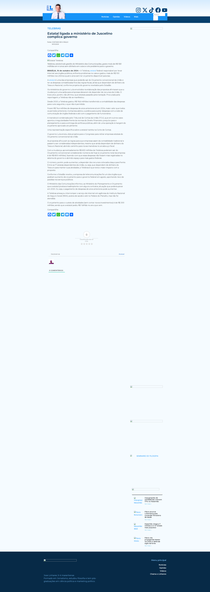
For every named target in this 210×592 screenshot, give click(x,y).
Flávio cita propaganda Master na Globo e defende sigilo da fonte (152, 540)
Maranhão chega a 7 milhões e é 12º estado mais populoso (153, 526)
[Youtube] (164, 10)
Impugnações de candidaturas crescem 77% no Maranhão (153, 500)
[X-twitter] (145, 10)
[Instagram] (138, 10)
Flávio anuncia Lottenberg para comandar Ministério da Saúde (153, 514)
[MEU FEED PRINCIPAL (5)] (146, 421)
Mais (136, 17)
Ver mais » (148, 504)
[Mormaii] (146, 387)
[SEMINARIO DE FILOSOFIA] (146, 456)
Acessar (121, 254)
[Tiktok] (151, 10)
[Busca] (155, 18)
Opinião (116, 17)
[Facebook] (158, 10)
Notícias (105, 17)
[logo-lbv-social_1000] (146, 29)
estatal (93, 71)
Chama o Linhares (158, 574)
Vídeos (127, 17)
